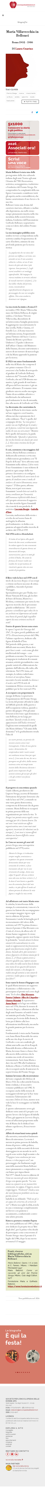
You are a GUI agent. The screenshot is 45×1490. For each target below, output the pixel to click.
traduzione (10, 101)
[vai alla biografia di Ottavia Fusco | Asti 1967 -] (12, 1356)
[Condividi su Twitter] (37, 112)
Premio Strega (12, 93)
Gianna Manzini (13, 1000)
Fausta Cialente (13, 997)
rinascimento (30, 93)
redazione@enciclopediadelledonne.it (24, 1410)
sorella (17, 97)
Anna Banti (11, 1003)
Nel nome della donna (21, 1466)
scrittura (9, 97)
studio (32, 97)
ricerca (21, 93)
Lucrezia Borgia (22, 509)
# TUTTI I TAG (30, 102)
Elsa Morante (27, 994)
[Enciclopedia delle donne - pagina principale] (22, 4)
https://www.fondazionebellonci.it (25, 1286)
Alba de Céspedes (29, 997)
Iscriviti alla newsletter (14, 1460)
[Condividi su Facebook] (32, 112)
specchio (25, 97)
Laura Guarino (24, 48)
